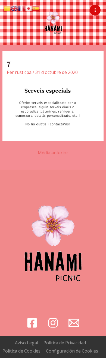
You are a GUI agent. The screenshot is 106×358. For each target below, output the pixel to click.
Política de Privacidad (64, 343)
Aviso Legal (26, 343)
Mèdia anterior (53, 153)
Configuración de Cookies (72, 351)
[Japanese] (28, 8)
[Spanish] (35, 8)
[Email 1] (74, 323)
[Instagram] (53, 323)
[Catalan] (7, 8)
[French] (21, 8)
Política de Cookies (21, 351)
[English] (14, 8)
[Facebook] (32, 323)
